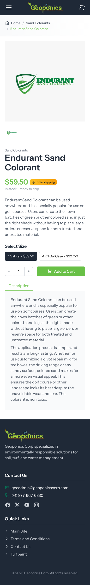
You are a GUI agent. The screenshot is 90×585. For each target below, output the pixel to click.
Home (15, 23)
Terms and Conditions (30, 538)
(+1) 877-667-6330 (27, 495)
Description (19, 285)
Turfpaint (19, 554)
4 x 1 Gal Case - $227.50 (60, 256)
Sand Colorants (38, 23)
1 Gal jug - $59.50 (21, 256)
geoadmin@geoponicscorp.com (40, 487)
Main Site (19, 531)
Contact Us (20, 546)
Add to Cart (64, 271)
